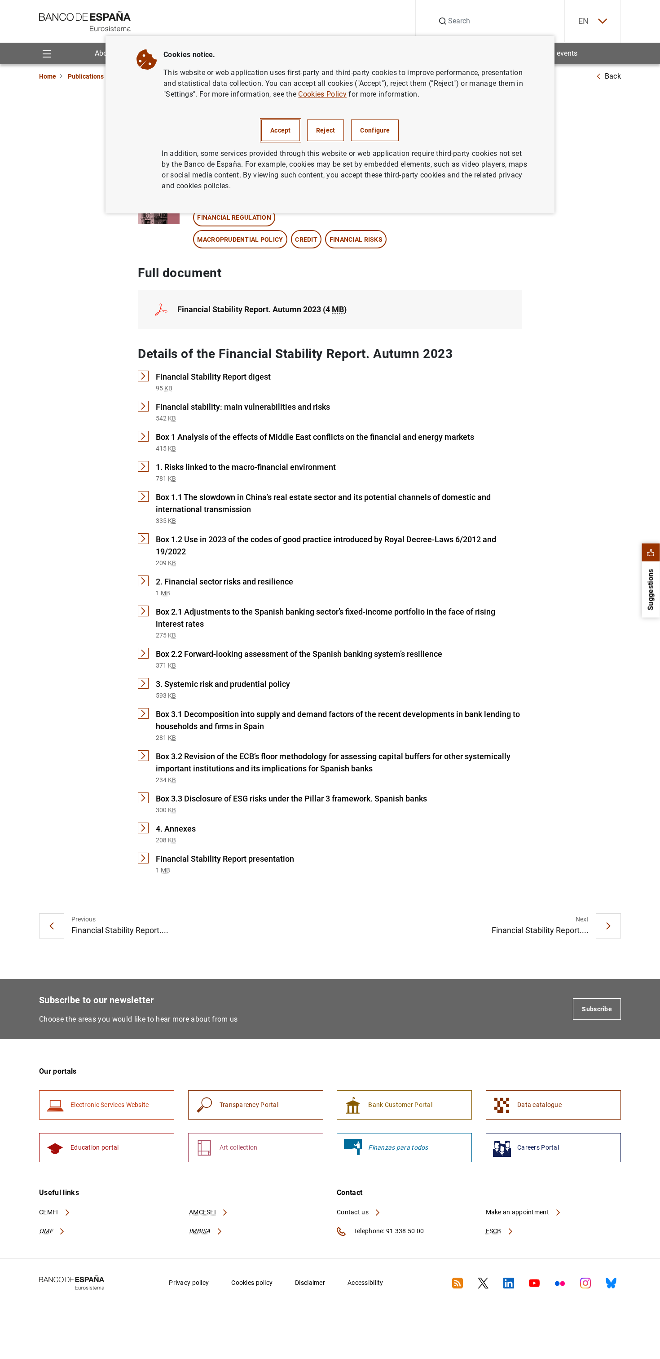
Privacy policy (189, 1282)
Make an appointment (518, 1212)
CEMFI (49, 1212)
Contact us (353, 1212)
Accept (280, 130)
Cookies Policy (322, 94)
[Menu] (46, 53)
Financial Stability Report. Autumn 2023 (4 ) (262, 309)
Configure (375, 130)
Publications (86, 76)
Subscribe (597, 1009)
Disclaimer (310, 1282)
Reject (325, 130)
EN (583, 21)
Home (47, 76)
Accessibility (365, 1282)
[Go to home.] (85, 20)
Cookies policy (252, 1282)
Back (613, 76)
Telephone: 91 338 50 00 (388, 1231)
